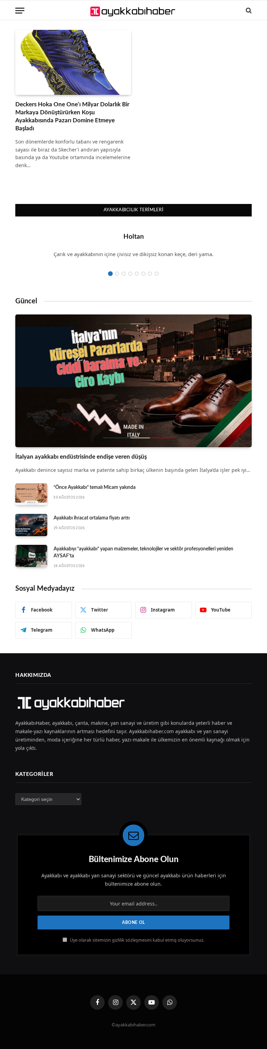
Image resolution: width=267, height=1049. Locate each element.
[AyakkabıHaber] (133, 10)
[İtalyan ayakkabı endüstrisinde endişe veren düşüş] (133, 381)
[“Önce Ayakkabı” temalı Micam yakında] (31, 494)
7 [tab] (150, 273)
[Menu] (19, 10)
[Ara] (248, 10)
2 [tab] (117, 273)
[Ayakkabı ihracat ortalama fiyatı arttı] (31, 525)
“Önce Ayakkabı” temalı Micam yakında (95, 487)
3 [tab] (123, 273)
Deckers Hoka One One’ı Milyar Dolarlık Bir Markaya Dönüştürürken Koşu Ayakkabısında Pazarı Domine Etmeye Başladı (72, 116)
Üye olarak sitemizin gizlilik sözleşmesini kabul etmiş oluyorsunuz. (136, 940)
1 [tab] (110, 273)
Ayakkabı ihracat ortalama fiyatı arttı (92, 518)
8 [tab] (156, 273)
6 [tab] (143, 273)
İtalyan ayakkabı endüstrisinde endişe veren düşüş (81, 457)
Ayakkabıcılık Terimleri (133, 210)
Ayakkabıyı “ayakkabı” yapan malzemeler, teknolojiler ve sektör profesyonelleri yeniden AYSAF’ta (143, 552)
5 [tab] (137, 273)
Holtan (133, 236)
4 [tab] (130, 273)
